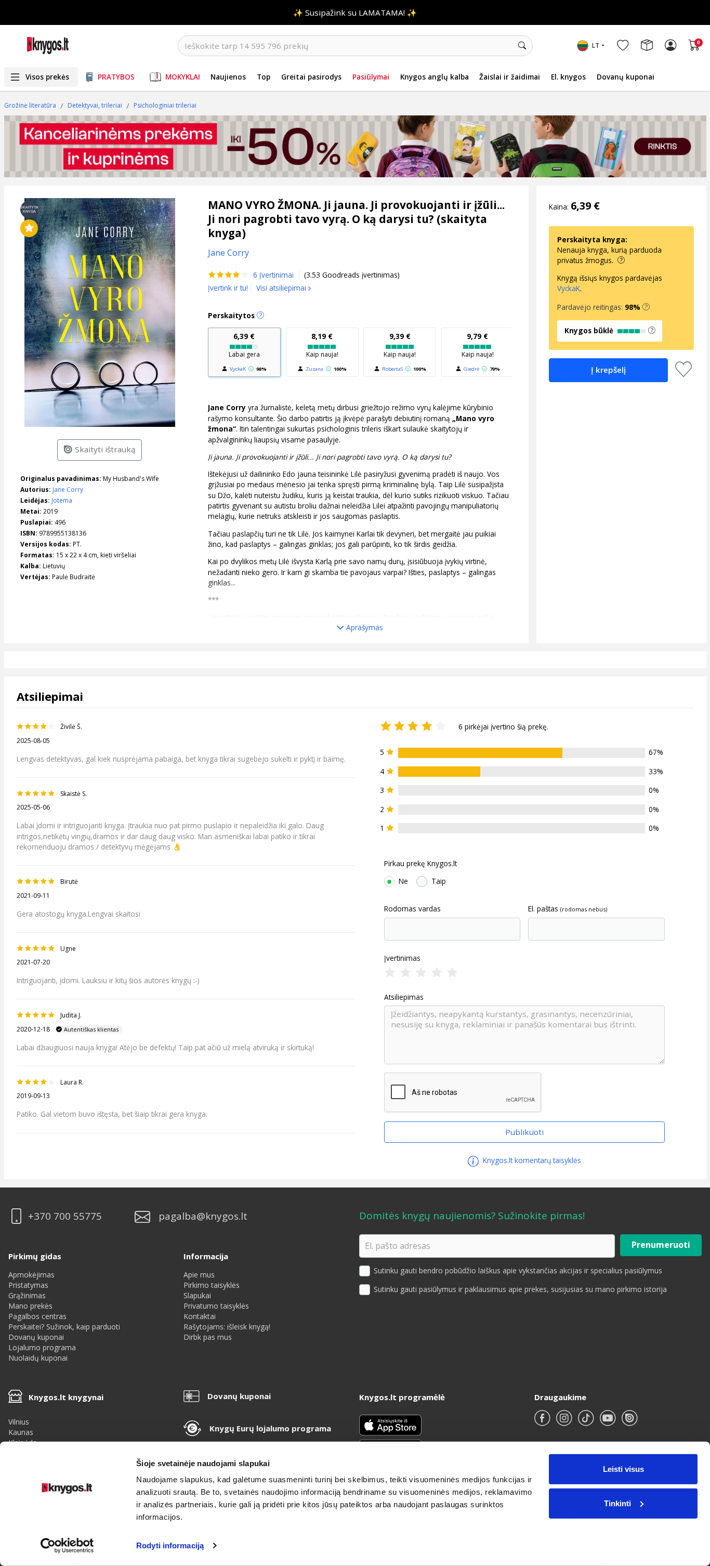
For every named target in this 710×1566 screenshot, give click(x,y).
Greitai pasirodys (311, 77)
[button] (646, 307)
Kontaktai (199, 1316)
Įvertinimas (402, 958)
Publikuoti (524, 1132)
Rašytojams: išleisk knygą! (226, 1327)
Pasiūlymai (370, 77)
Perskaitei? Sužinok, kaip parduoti (64, 1327)
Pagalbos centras (37, 1316)
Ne (403, 881)
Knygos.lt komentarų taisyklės (531, 1160)
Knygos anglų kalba (434, 77)
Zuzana (314, 369)
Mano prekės (30, 1306)
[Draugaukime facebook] (543, 1422)
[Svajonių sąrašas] (622, 45)
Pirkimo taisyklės (211, 1285)
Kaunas (20, 1432)
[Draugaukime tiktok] (587, 1422)
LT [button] (595, 45)
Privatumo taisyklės (216, 1306)
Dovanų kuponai (625, 77)
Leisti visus (623, 1469)
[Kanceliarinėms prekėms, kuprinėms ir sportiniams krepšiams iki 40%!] (355, 146)
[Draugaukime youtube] (608, 1422)
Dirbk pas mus (207, 1337)
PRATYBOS (116, 77)
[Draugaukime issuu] (629, 1422)
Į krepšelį (608, 369)
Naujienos (228, 77)
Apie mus (199, 1275)
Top (263, 77)
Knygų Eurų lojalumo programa (270, 1428)
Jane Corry (67, 489)
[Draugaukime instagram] (565, 1422)
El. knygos (568, 77)
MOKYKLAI (182, 77)
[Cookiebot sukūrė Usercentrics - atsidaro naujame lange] (67, 1546)
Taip (438, 881)
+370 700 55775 (65, 1216)
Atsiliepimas (404, 997)
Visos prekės (47, 77)
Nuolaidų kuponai (38, 1358)
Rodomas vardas (412, 909)
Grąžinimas (27, 1295)
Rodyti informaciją (170, 1545)
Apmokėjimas (31, 1275)
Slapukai (197, 1295)
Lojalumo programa (42, 1347)
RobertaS (392, 369)
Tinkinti (617, 1502)
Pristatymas (28, 1285)
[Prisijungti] (670, 45)
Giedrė (471, 369)
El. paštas (543, 909)
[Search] (522, 46)
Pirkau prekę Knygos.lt (420, 863)
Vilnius (18, 1422)
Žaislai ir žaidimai (509, 77)
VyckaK (238, 369)
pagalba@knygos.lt (203, 1216)
